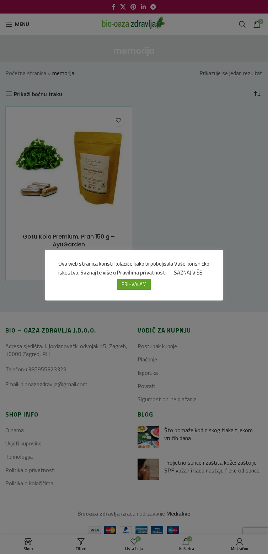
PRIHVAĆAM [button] (134, 284)
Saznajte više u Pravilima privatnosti (123, 272)
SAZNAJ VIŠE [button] (188, 272)
